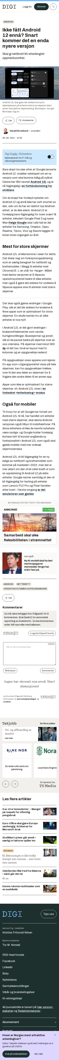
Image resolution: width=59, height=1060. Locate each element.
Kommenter (28, 120)
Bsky (5, 973)
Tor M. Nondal (11, 944)
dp (4, 348)
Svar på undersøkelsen (16, 1054)
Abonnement (10, 1022)
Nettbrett (23, 584)
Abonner (41, 7)
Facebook (8, 961)
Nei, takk (38, 1054)
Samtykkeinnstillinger (15, 986)
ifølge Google (17, 222)
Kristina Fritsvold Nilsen (17, 932)
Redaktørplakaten (29, 1010)
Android (8, 22)
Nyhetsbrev (9, 979)
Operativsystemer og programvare (25, 589)
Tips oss (48, 914)
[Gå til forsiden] (9, 6)
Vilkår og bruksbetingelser (18, 992)
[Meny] (53, 6)
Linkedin (7, 967)
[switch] (51, 157)
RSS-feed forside (13, 954)
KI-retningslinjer (12, 998)
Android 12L (39, 181)
